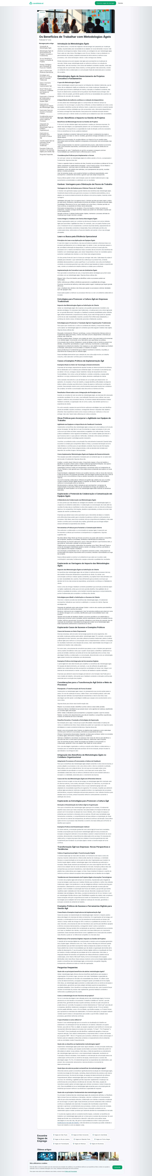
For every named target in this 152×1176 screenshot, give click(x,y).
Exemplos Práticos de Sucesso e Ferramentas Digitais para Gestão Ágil (47, 150)
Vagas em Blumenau (98, 1143)
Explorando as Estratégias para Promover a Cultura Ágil (46, 135)
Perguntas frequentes (46, 154)
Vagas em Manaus (80, 1143)
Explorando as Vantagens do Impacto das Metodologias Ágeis (47, 105)
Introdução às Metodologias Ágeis (45, 47)
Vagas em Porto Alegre (103, 1139)
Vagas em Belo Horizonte (80, 1135)
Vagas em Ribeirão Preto (82, 1139)
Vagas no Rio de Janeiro (62, 1139)
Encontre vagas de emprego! (105, 3)
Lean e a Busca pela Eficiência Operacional (46, 71)
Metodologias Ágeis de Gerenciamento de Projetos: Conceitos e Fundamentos (46, 53)
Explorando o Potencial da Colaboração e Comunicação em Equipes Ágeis (47, 99)
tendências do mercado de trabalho (68, 1123)
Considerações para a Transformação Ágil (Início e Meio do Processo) (46, 118)
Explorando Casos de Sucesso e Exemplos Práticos (46, 111)
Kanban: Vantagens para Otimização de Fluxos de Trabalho (45, 66)
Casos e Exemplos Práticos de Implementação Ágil (46, 84)
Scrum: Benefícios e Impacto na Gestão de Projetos (46, 60)
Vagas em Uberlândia (100, 1135)
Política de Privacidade (71, 1171)
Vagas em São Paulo (61, 1135)
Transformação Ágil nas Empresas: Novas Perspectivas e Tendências (47, 143)
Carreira (120, 3)
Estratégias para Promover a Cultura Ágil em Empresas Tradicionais (46, 77)
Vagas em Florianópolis (62, 1143)
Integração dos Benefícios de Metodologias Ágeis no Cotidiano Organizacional (46, 127)
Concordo (117, 1167)
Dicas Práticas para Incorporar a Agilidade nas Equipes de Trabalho (46, 91)
